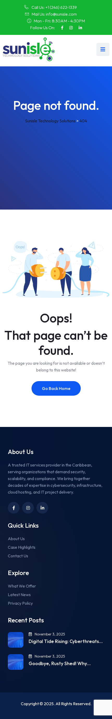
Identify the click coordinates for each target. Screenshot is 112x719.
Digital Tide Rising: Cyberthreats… (66, 641)
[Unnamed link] (80, 28)
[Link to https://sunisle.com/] (29, 49)
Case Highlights (21, 547)
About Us (16, 538)
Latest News (19, 594)
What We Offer (22, 586)
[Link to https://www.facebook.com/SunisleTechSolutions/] (62, 28)
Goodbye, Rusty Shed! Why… (60, 663)
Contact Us (18, 555)
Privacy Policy (20, 603)
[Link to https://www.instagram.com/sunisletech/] (71, 28)
